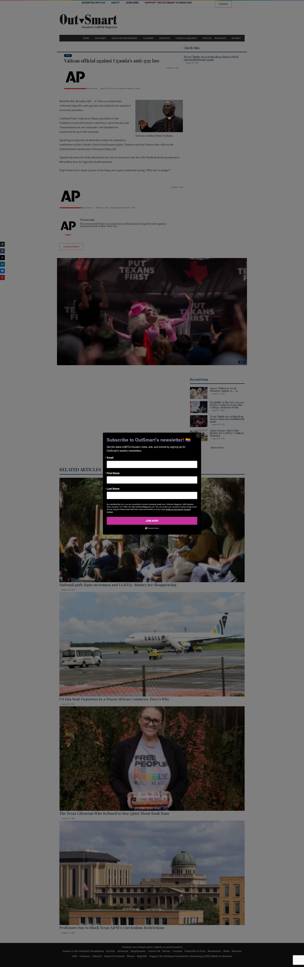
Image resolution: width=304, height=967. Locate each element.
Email (110, 457)
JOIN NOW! (152, 520)
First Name (113, 473)
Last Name (113, 488)
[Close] (198, 435)
